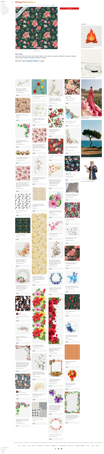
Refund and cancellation (80, 445)
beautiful (21, 57)
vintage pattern (55, 56)
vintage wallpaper (32, 57)
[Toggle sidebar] (12, 1)
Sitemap (97, 445)
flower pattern (49, 56)
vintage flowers (73, 56)
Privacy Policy (40, 445)
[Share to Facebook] (54, 48)
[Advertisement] (47, 70)
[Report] (78, 10)
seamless (17, 57)
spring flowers (26, 57)
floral (26, 56)
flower (20, 56)
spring (45, 56)
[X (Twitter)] (1, 452)
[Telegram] (3, 452)
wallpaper (41, 56)
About (29, 445)
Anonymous (26, 5)
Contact (53, 5)
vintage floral (68, 56)
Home (19, 445)
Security (87, 445)
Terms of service (70, 445)
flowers (29, 56)
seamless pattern (62, 56)
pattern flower (33, 61)
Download (70, 8)
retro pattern (44, 57)
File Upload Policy (62, 445)
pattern (17, 56)
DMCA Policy (46, 445)
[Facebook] (58, 449)
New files (24, 445)
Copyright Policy (54, 445)
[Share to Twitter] (53, 48)
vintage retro (38, 57)
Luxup (20, 313)
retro (32, 56)
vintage (23, 56)
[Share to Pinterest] (56, 48)
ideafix (69, 96)
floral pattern (36, 56)
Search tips (34, 445)
